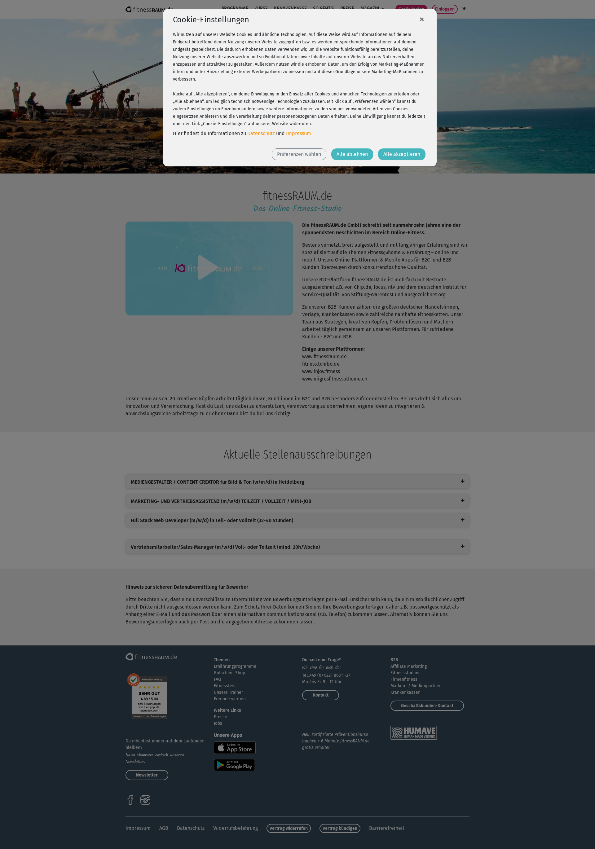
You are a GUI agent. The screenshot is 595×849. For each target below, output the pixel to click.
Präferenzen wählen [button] (299, 154)
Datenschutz (261, 133)
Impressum (298, 133)
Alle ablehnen (352, 154)
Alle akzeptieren (401, 154)
